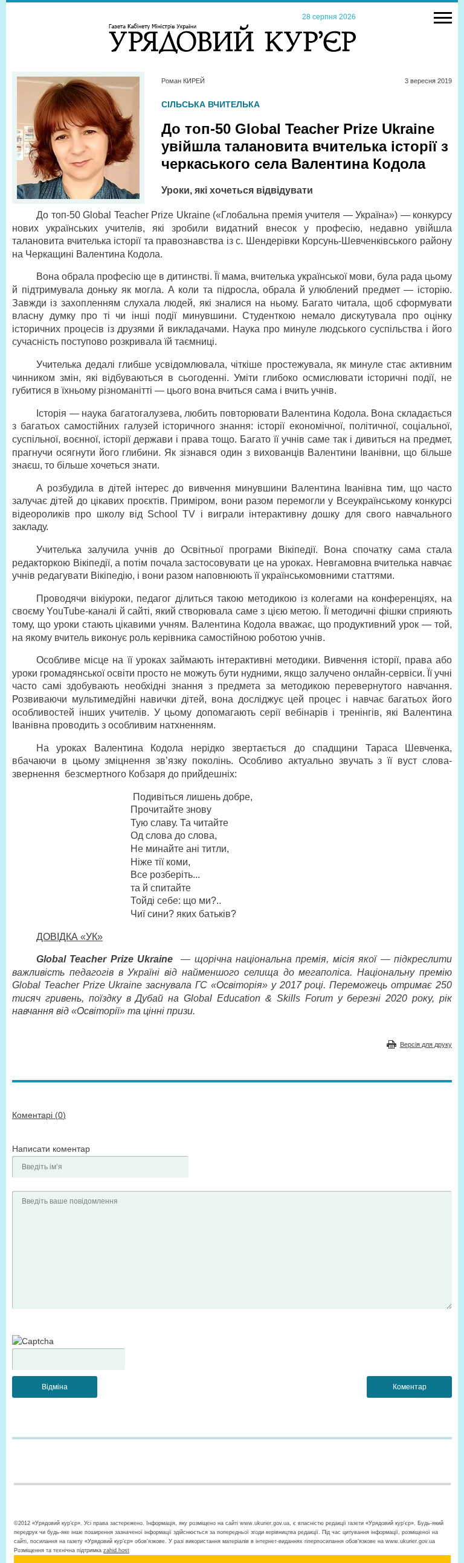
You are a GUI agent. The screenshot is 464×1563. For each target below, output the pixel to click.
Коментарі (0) (39, 1115)
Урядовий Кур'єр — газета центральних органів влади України (232, 27)
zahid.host (116, 1550)
